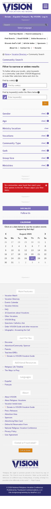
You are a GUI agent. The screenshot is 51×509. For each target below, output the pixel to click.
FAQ (6, 309)
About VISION (10, 397)
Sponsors (25, 20)
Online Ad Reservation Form (16, 424)
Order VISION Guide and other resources (21, 327)
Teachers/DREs (11, 353)
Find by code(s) (9, 80)
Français (25, 17)
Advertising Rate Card (14, 421)
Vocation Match (11, 296)
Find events (10, 38)
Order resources (38, 38)
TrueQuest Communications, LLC (30, 490)
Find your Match (16, 34)
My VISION (35, 17)
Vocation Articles (11, 306)
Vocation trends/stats (13, 404)
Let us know (25, 450)
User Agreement (11, 435)
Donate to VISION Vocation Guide (20, 356)
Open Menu (45, 6)
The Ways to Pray (12, 370)
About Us (14, 48)
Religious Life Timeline (14, 367)
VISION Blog (10, 320)
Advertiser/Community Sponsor (17, 346)
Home (7, 54)
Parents (8, 349)
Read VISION (23, 38)
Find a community (33, 34)
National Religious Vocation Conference (21, 428)
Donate (7, 17)
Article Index (29, 43)
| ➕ (47, 113)
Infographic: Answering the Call (17, 330)
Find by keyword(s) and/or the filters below (20, 92)
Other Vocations (11, 316)
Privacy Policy (11, 431)
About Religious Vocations (15, 400)
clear (43, 114)
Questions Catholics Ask (15, 323)
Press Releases (11, 411)
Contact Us (25, 48)
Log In (45, 17)
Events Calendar (11, 302)
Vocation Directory (19, 54)
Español (16, 17)
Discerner (9, 342)
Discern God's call (13, 43)
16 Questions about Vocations (17, 313)
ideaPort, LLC (35, 492)
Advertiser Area (11, 414)
